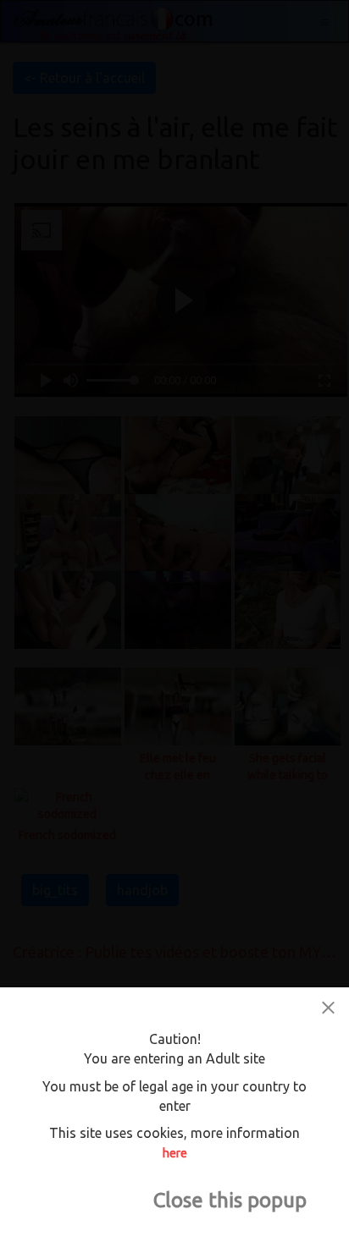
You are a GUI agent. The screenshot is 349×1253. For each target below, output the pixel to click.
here (175, 1153)
